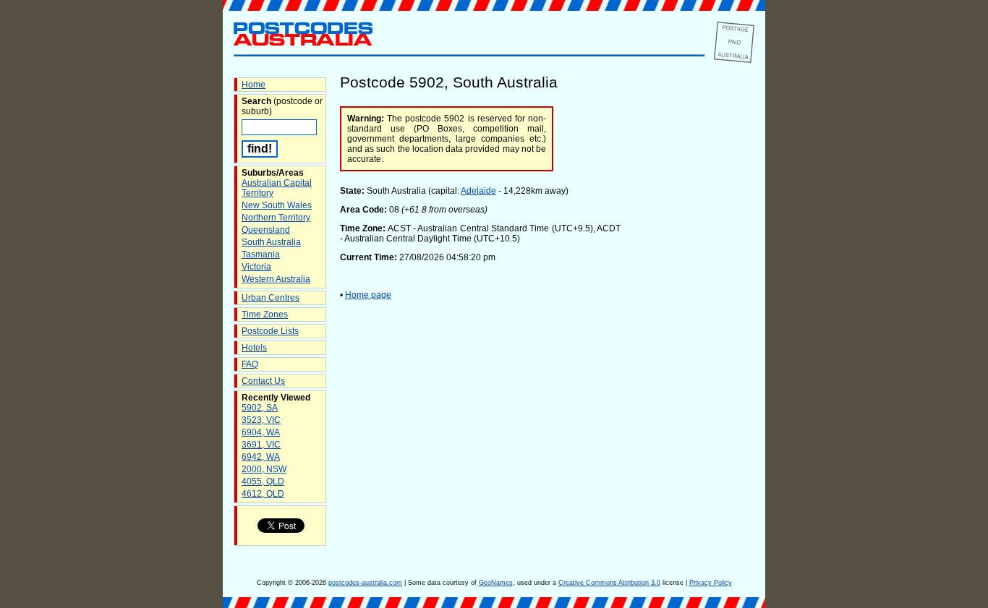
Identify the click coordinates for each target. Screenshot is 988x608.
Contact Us (263, 381)
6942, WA (261, 457)
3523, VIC (261, 420)
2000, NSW (264, 469)
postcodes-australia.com (365, 582)
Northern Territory (276, 218)
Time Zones (265, 314)
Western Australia (276, 279)
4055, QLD (263, 481)
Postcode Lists (270, 331)
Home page (368, 295)
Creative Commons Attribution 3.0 (609, 582)
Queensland (266, 230)
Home (253, 85)
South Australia (271, 242)
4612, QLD (263, 494)
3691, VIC (261, 445)
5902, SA (260, 408)
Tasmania (261, 254)
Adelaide (478, 191)
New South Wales (277, 205)
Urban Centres (270, 298)
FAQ (250, 364)
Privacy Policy (710, 582)
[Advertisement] (696, 317)
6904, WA (261, 432)
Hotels (254, 348)
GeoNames (496, 582)
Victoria (256, 267)
